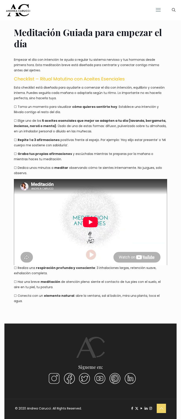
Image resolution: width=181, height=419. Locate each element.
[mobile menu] (158, 10)
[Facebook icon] (132, 408)
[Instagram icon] (150, 408)
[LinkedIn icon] (146, 408)
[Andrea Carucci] (18, 10)
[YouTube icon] (141, 408)
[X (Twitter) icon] (136, 408)
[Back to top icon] (161, 408)
